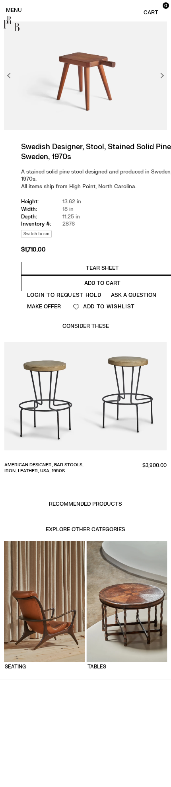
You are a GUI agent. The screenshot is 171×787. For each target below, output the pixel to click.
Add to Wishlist (108, 306)
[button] (154, 9)
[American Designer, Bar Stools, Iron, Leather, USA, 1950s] (85, 399)
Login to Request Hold (64, 295)
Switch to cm (36, 233)
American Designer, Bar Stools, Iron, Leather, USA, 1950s (44, 468)
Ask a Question (133, 295)
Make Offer (44, 306)
